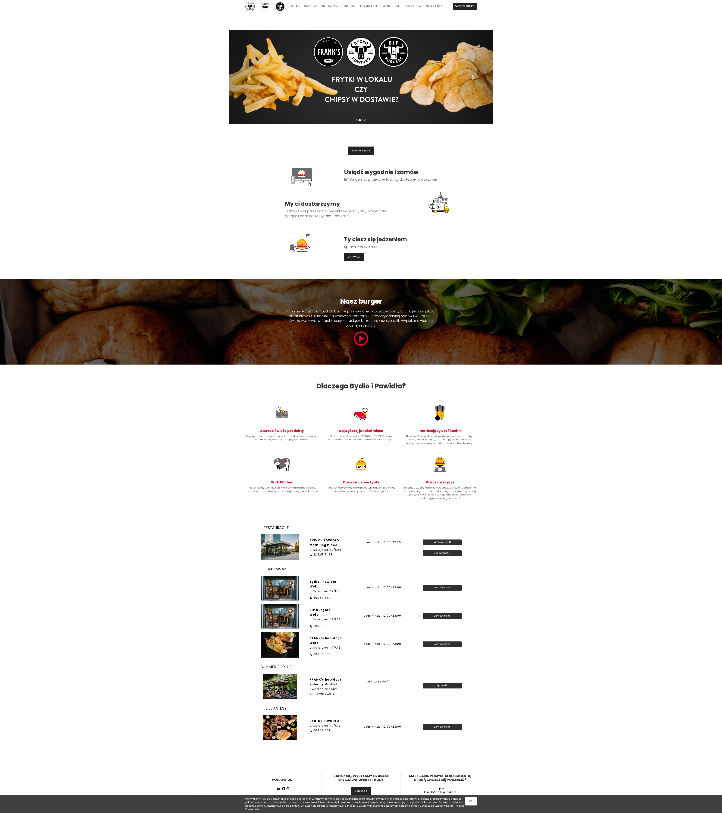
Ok (471, 801)
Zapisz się (361, 791)
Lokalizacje (369, 6)
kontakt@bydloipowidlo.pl (440, 792)
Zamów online (464, 6)
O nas (295, 6)
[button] (249, 77)
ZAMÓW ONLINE (361, 150)
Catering (310, 6)
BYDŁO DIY (349, 6)
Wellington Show (409, 6)
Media (387, 6)
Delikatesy (329, 6)
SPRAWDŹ (354, 257)
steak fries (434, 6)
